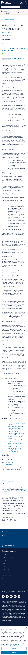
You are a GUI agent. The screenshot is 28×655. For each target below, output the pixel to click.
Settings (14, 648)
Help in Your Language (7, 560)
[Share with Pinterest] (15, 519)
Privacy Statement (11, 645)
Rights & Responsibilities (7, 575)
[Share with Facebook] (7, 519)
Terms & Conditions (6, 572)
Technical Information (7, 584)
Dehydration (11, 424)
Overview (4, 480)
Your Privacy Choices (7, 569)
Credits (4, 483)
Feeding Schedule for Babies (16, 426)
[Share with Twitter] (11, 519)
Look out (5, 11)
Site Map (4, 587)
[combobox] (10, 7)
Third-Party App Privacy (7, 578)
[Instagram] (19, 596)
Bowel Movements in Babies (16, 423)
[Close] (26, 627)
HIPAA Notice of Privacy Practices (10, 566)
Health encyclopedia (8, 19)
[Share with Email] (3, 519)
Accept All (14, 652)
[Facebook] (7, 596)
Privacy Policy (10, 490)
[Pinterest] (15, 596)
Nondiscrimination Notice (8, 557)
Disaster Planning (6, 581)
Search (24, 7)
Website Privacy (5, 563)
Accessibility (5, 554)
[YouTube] (11, 596)
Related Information (7, 481)
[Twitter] (3, 596)
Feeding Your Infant (14, 428)
